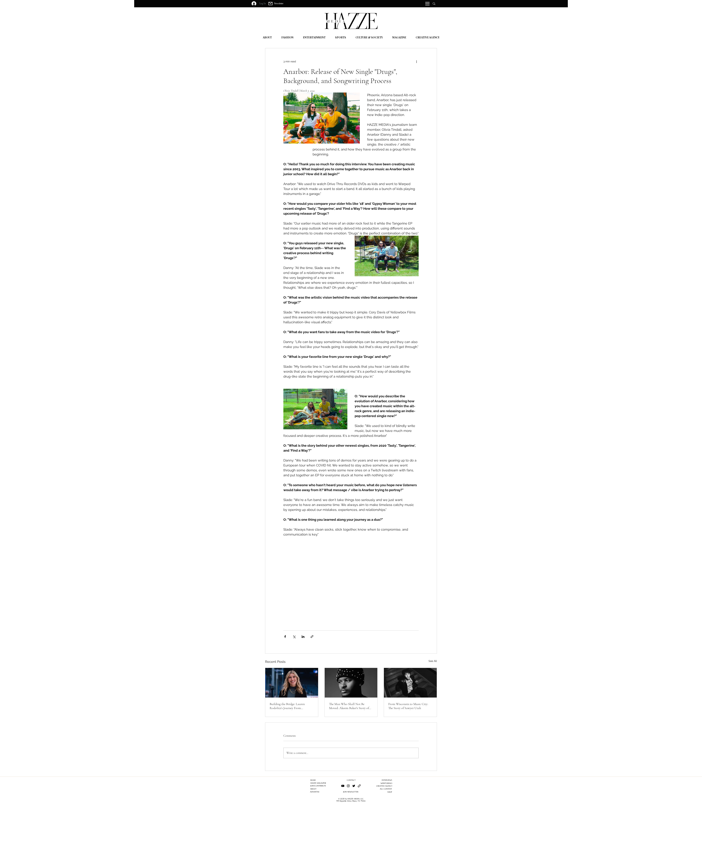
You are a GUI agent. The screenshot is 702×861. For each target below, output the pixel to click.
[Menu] (427, 3)
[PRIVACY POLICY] (359, 786)
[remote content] (351, 582)
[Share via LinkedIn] (303, 636)
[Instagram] (348, 786)
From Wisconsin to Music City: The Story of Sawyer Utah (408, 706)
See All (433, 661)
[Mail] (270, 3)
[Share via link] (312, 636)
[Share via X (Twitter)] (294, 636)
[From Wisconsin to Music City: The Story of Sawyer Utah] (410, 683)
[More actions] (416, 61)
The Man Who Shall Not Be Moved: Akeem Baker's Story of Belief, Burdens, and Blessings (349, 706)
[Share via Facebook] (285, 636)
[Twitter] (354, 786)
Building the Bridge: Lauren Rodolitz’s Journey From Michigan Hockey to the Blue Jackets (288, 706)
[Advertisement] (109, 835)
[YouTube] (343, 786)
